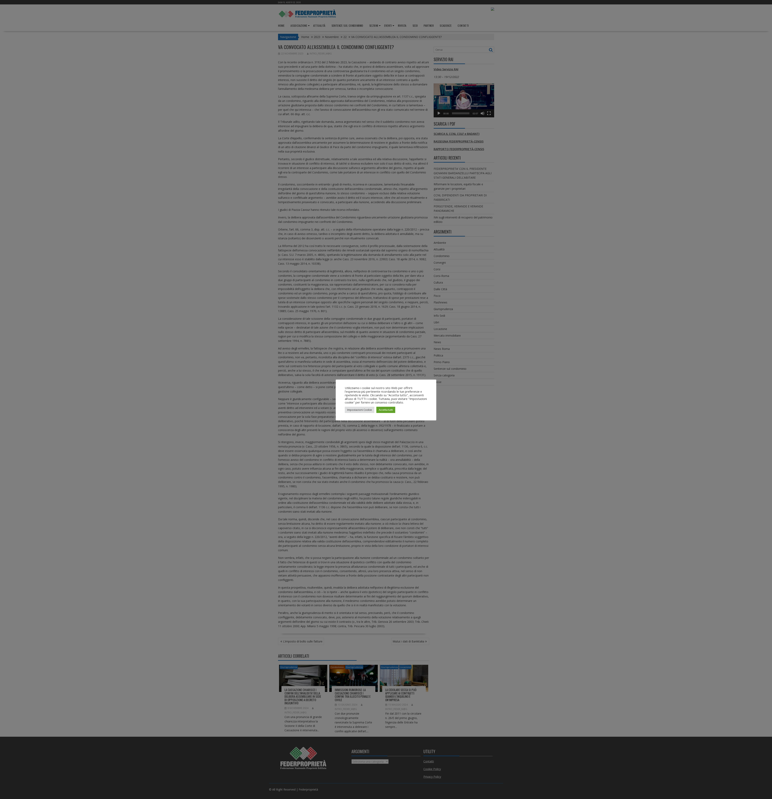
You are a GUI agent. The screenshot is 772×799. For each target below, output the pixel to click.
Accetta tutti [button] (386, 410)
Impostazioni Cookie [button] (359, 410)
